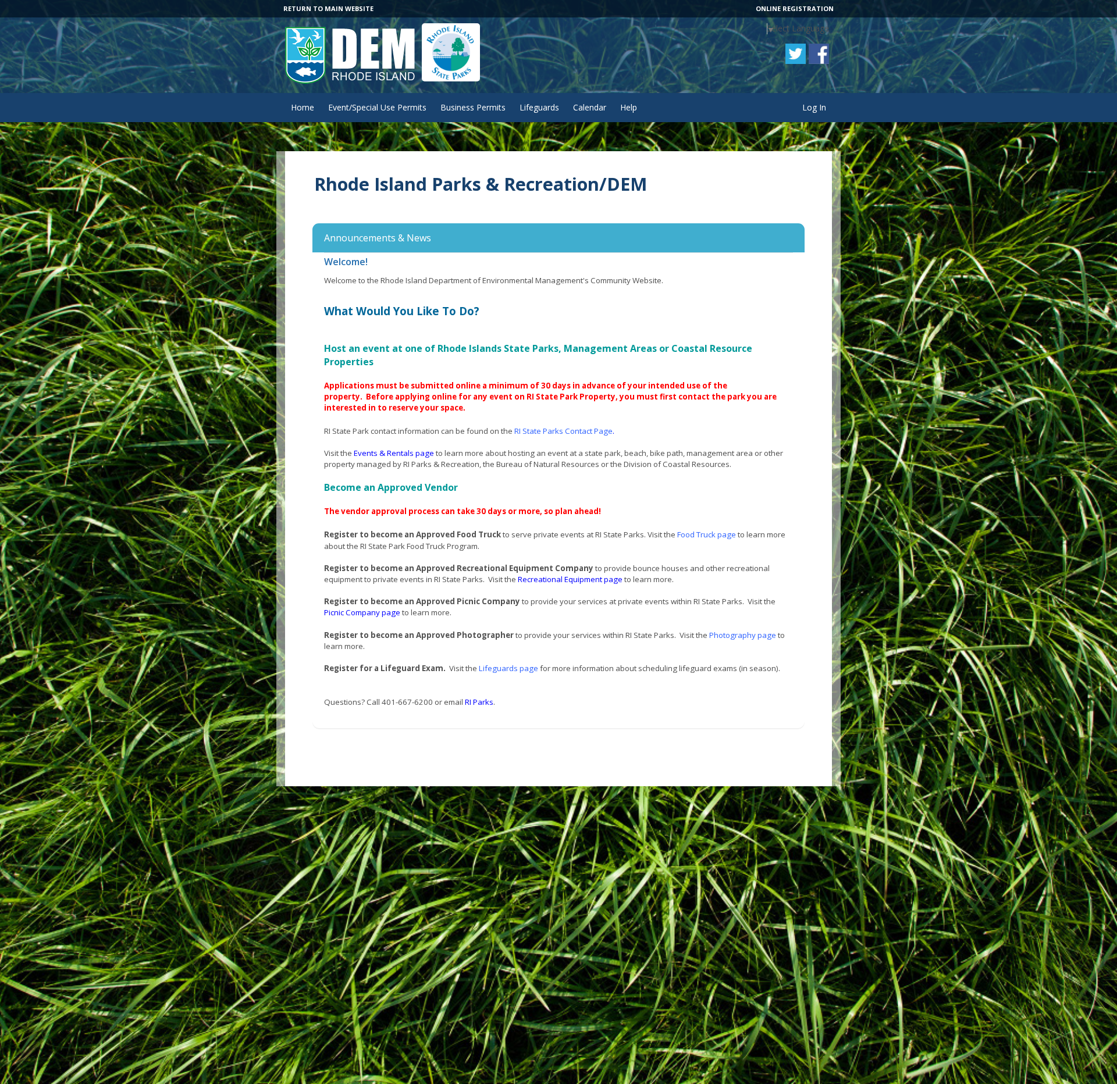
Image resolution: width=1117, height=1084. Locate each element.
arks (485, 702)
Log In (814, 107)
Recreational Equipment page (570, 579)
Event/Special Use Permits (377, 107)
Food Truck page (706, 534)
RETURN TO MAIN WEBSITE (328, 8)
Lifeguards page (508, 668)
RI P (471, 702)
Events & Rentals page (394, 453)
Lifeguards (539, 107)
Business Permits (473, 107)
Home (302, 107)
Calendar (589, 107)
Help (628, 107)
